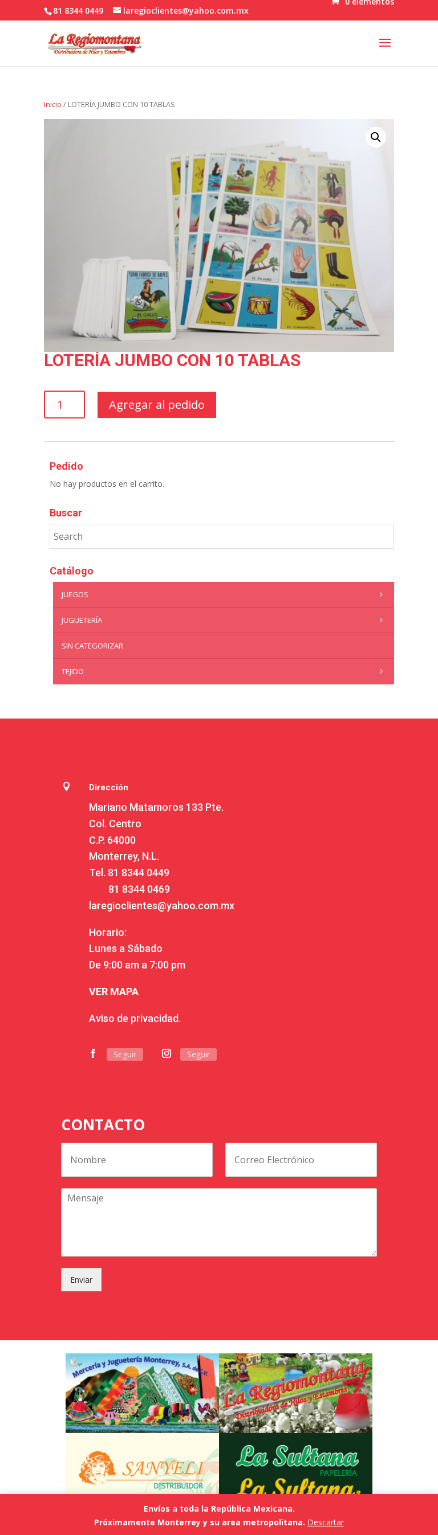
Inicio (53, 104)
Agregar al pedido (157, 404)
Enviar (81, 1279)
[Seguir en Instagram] (166, 1053)
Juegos (75, 594)
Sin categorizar (92, 646)
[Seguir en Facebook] (93, 1053)
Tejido (73, 671)
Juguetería (82, 620)
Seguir (124, 1054)
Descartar (325, 1522)
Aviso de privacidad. (135, 1018)
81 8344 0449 (138, 873)
